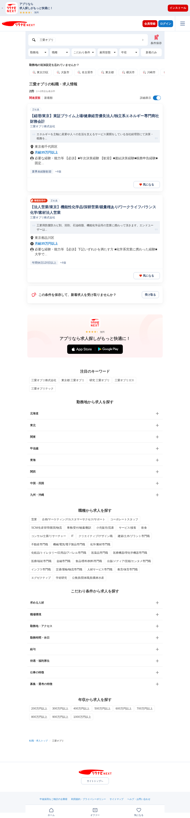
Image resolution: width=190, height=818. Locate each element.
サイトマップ (117, 799)
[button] (97, 8)
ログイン (165, 23)
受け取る (150, 294)
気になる (148, 184)
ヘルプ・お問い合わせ (138, 799)
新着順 (48, 97)
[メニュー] (182, 23)
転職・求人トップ (38, 740)
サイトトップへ (95, 781)
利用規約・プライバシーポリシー (88, 799)
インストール (178, 8)
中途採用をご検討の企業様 (53, 799)
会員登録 (149, 23)
